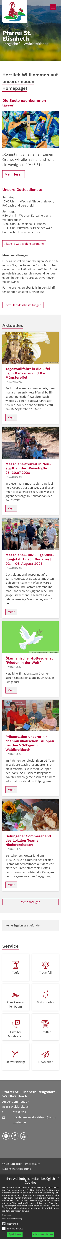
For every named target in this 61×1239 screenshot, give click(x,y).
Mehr (11, 417)
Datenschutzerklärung (17, 1210)
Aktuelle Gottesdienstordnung (24, 244)
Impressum (7, 1215)
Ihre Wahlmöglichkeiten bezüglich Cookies (30, 1181)
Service (10, 946)
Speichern (15, 1234)
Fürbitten (45, 1032)
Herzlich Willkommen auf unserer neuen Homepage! (30, 81)
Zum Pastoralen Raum (16, 1004)
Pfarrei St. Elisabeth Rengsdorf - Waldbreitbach (30, 1094)
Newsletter (45, 1062)
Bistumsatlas (45, 1002)
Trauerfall (45, 972)
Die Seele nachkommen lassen (24, 102)
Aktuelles (12, 325)
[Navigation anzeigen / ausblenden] (53, 7)
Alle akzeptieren (43, 1234)
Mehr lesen (14, 174)
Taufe (15, 972)
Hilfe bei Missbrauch (15, 1034)
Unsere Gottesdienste (22, 189)
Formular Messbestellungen (23, 305)
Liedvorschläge (15, 1062)
